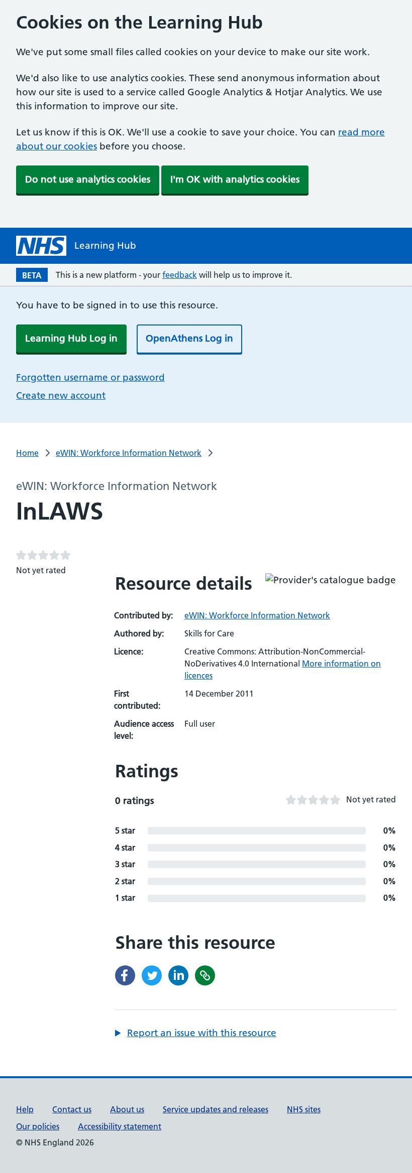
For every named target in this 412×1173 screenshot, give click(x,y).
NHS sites (304, 1109)
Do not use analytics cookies (87, 179)
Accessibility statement (119, 1126)
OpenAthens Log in (189, 338)
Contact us (71, 1109)
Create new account (61, 395)
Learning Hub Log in (71, 338)
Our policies (37, 1126)
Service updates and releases (215, 1109)
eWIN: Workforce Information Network (128, 453)
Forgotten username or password (90, 377)
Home (27, 453)
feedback (179, 275)
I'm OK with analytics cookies (234, 179)
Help (25, 1109)
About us (127, 1109)
